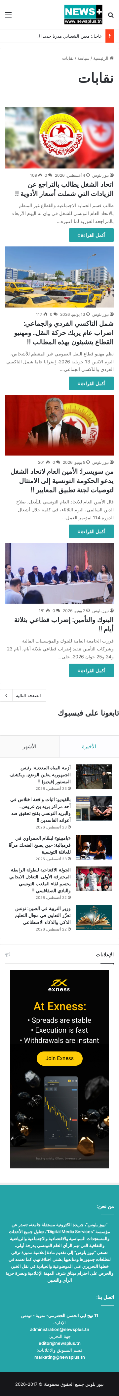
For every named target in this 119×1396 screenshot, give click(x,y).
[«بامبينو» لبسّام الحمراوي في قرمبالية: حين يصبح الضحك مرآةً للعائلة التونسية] (94, 847)
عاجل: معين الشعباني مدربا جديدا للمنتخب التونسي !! (53, 36)
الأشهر (29, 746)
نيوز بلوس (100, 175)
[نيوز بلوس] (83, 14)
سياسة (83, 58)
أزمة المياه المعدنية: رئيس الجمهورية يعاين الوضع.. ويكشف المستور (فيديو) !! (40, 775)
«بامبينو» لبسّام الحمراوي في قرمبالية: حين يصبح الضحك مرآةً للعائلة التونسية (40, 845)
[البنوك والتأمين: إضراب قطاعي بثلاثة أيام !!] (59, 573)
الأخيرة (89, 746)
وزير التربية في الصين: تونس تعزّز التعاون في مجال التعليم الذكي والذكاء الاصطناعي (43, 915)
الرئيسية (101, 58)
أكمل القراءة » (91, 235)
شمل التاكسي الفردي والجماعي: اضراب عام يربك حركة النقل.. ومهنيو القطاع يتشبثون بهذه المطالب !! (64, 332)
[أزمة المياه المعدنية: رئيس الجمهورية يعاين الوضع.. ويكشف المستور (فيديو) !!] (94, 776)
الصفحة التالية (28, 695)
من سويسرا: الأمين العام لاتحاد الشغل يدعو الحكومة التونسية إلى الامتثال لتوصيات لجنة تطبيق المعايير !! (62, 480)
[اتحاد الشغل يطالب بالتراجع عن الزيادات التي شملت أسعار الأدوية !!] (59, 137)
